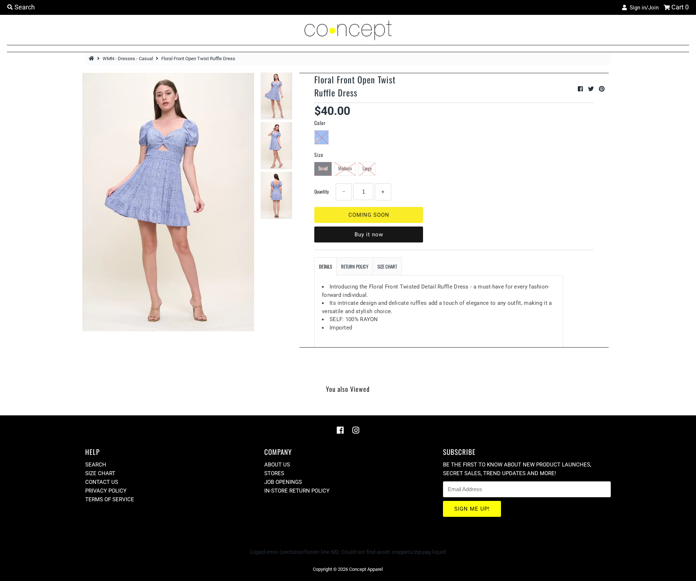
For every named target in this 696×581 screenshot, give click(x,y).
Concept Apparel (366, 569)
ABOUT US (277, 464)
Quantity (321, 191)
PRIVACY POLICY (106, 490)
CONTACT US (101, 482)
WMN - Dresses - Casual (128, 58)
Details (325, 266)
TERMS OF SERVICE (109, 499)
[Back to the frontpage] (92, 58)
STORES (274, 473)
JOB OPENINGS (283, 482)
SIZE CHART (387, 266)
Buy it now (369, 234)
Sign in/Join (643, 7)
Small (323, 168)
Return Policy (354, 266)
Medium (345, 168)
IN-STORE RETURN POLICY (297, 490)
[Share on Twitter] (591, 89)
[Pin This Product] (602, 89)
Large (367, 168)
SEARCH (95, 464)
